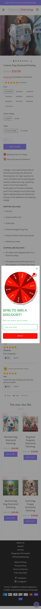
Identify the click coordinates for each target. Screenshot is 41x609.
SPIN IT (20, 336)
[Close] (37, 268)
